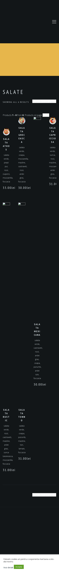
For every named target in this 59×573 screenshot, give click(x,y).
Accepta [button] (19, 567)
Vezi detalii (8, 567)
